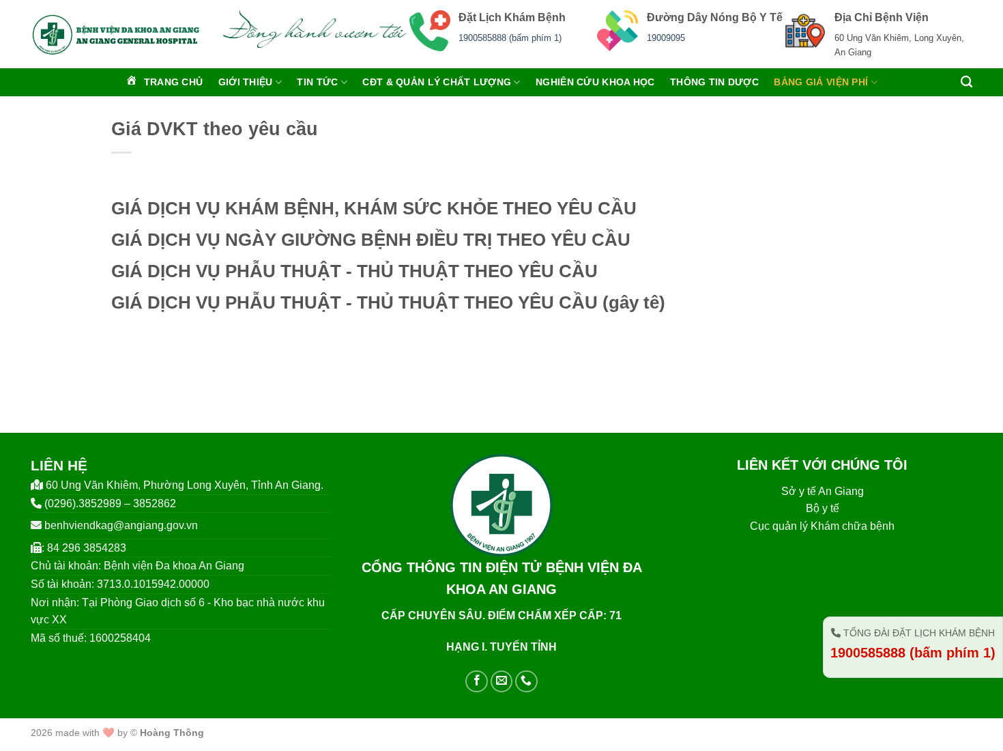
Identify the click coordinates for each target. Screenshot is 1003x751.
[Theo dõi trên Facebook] (476, 681)
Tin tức (317, 81)
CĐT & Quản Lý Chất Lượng (436, 81)
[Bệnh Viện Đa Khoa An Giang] (116, 34)
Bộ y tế (822, 508)
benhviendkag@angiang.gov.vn (121, 525)
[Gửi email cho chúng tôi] (502, 681)
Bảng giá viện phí (821, 81)
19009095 (666, 38)
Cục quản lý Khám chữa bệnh (822, 526)
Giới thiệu (245, 81)
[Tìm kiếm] (966, 82)
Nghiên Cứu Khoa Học (595, 81)
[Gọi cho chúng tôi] (526, 681)
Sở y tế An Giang (822, 491)
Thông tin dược (714, 81)
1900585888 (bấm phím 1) (510, 38)
